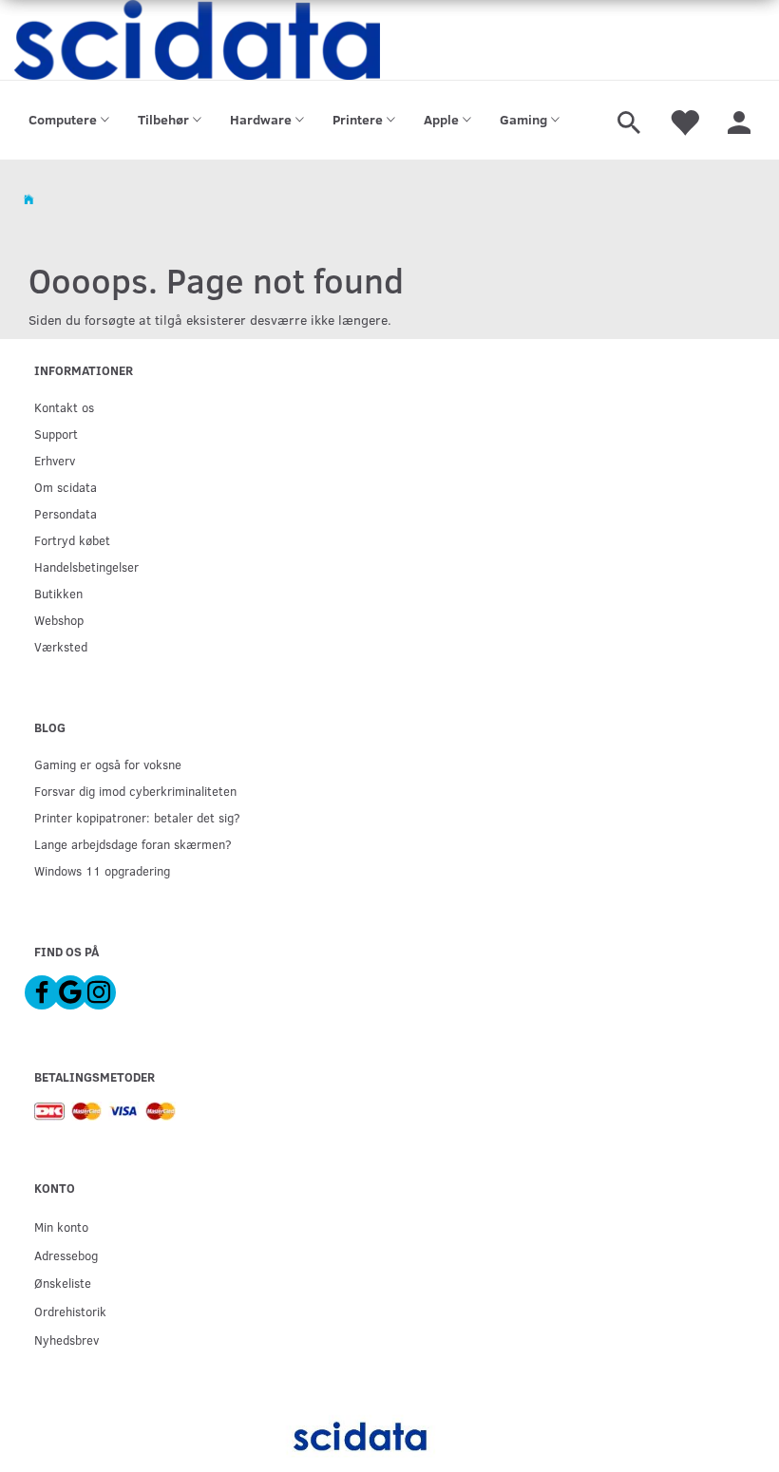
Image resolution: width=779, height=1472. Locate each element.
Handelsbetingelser (86, 566)
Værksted (60, 646)
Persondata (65, 513)
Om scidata (65, 487)
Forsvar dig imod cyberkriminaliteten (135, 791)
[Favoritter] (684, 120)
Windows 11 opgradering (102, 870)
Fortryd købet (72, 540)
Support (56, 433)
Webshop (59, 620)
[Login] (739, 120)
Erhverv (54, 460)
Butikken (58, 593)
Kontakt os (64, 407)
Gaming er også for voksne (107, 764)
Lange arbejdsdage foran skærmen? (133, 844)
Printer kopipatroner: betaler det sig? (137, 817)
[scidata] (197, 40)
